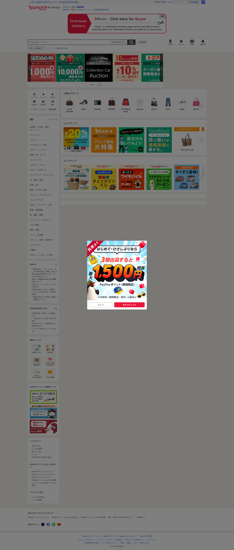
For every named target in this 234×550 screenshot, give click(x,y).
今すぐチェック (129, 305)
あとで (101, 305)
